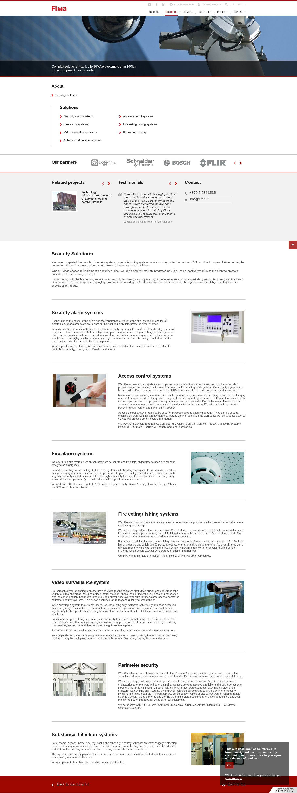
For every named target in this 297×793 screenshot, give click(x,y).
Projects (222, 12)
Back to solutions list (73, 784)
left (234, 163)
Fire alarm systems (76, 124)
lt (233, 4)
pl (244, 4)
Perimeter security (134, 132)
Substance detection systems (82, 140)
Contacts (239, 12)
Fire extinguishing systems (140, 124)
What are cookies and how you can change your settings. (252, 776)
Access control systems (138, 116)
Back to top (293, 245)
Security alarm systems (79, 116)
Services (188, 12)
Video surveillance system (80, 132)
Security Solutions (67, 95)
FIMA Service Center (184, 4)
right (241, 163)
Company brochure (211, 4)
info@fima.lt (199, 199)
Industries (205, 12)
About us (154, 12)
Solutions (171, 12)
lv (239, 4)
